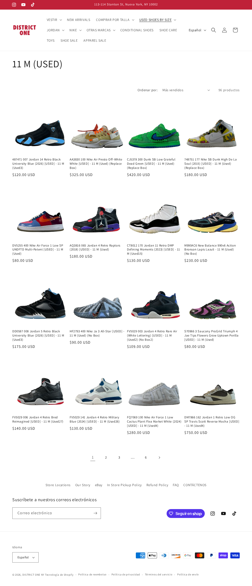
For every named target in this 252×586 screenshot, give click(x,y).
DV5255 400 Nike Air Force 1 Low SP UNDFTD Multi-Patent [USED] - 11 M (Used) (37, 250)
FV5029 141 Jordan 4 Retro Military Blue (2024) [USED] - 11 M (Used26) (95, 419)
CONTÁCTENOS (194, 485)
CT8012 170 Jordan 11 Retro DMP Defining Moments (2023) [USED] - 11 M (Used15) (153, 250)
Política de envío (188, 574)
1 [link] (93, 457)
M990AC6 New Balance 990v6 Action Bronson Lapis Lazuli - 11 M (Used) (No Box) (210, 250)
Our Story (82, 485)
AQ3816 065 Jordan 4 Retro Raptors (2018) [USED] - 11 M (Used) (95, 248)
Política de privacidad (125, 574)
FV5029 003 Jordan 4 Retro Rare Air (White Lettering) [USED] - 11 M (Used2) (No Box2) (152, 335)
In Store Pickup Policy (124, 485)
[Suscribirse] (95, 513)
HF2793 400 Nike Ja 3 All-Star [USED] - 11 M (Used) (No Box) (97, 333)
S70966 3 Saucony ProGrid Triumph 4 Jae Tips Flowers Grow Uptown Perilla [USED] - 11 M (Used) (211, 335)
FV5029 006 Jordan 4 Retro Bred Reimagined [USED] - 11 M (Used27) (37, 419)
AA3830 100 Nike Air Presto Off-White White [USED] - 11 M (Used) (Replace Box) (96, 164)
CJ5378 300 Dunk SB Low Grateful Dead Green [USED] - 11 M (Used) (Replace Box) (151, 164)
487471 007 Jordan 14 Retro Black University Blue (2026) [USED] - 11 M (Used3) (38, 164)
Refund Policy (157, 485)
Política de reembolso (92, 574)
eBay (98, 485)
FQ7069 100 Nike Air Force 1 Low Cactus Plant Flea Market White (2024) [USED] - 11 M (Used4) (154, 421)
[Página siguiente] (159, 457)
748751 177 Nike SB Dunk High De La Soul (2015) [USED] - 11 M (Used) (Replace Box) (210, 164)
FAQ (176, 485)
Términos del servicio (159, 574)
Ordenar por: (148, 90)
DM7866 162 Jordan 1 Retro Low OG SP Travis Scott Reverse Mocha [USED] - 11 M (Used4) (211, 421)
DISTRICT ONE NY (33, 574)
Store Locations (58, 485)
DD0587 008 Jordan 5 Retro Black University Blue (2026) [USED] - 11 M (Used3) (38, 335)
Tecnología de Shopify (59, 574)
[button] (54, 20)
